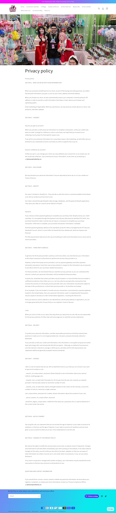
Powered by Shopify (25, 511)
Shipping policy (62, 511)
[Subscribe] (39, 496)
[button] (99, 9)
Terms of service (52, 511)
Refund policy (35, 511)
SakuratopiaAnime (16, 511)
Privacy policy (43, 511)
